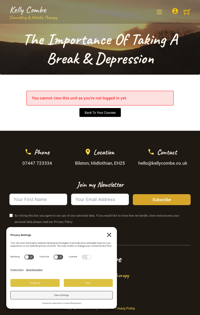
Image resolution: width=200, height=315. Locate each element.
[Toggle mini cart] (187, 11)
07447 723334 (37, 163)
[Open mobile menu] (159, 12)
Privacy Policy (125, 308)
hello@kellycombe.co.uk (162, 163)
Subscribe (161, 199)
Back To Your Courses (100, 112)
